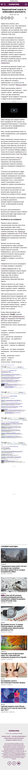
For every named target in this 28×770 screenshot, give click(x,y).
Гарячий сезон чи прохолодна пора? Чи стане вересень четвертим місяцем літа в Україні (13, 655)
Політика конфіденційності (19, 736)
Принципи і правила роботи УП (14, 740)
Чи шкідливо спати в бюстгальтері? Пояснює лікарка (13, 682)
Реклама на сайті (6, 736)
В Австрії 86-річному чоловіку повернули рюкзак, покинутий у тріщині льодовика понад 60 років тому (13, 598)
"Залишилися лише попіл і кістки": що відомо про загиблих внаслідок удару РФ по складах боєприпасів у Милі (14, 569)
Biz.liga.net (4, 316)
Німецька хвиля (21, 85)
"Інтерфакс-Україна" (19, 753)
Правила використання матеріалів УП (14, 738)
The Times (23, 154)
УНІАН (4, 269)
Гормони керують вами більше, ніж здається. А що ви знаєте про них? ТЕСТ (13, 708)
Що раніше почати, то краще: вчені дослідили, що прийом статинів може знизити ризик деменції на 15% (12, 627)
